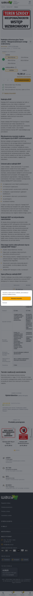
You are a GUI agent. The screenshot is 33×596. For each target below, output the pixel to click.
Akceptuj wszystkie (16, 298)
